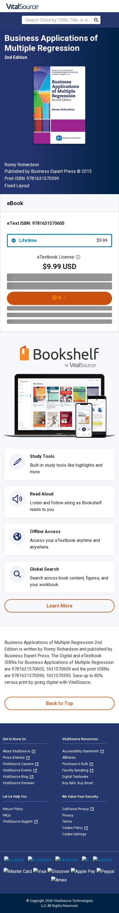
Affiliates (69, 758)
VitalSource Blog (16, 777)
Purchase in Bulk (75, 764)
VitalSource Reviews (18, 783)
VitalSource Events (18, 770)
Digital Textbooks (75, 777)
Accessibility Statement (81, 751)
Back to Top (59, 703)
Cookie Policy (73, 828)
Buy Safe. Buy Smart (77, 783)
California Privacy (76, 809)
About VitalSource (17, 751)
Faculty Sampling (75, 770)
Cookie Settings (74, 834)
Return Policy (13, 809)
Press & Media (14, 758)
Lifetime (63, 240)
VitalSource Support (18, 821)
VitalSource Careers (18, 764)
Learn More (59, 606)
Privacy (67, 815)
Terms (67, 821)
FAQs (7, 815)
